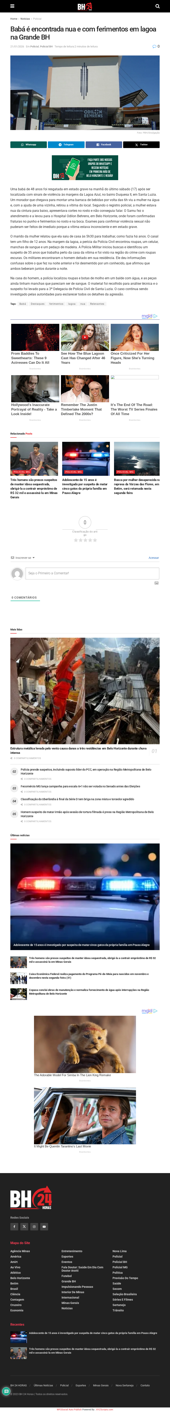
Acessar (153, 557)
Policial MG (22, 472)
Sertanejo (119, 1305)
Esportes (67, 1256)
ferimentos (56, 303)
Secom (117, 1288)
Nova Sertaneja (125, 1385)
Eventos (67, 1262)
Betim (14, 1283)
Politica (118, 1272)
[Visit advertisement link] (85, 167)
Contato (145, 1385)
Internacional (70, 1297)
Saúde (117, 1283)
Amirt (14, 1262)
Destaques (38, 303)
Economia (16, 1310)
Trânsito (118, 1310)
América (15, 1256)
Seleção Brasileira (125, 1294)
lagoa (72, 303)
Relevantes (97, 303)
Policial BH (46, 46)
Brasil (14, 1288)
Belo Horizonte (20, 1278)
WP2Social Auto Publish (69, 1409)
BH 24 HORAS (18, 1385)
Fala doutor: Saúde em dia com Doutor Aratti (82, 1269)
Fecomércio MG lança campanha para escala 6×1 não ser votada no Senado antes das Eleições (80, 786)
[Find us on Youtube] (44, 1226)
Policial (37, 18)
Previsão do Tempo (125, 1278)
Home (13, 18)
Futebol (67, 1276)
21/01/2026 (17, 46)
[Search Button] (157, 6)
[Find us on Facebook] (14, 1226)
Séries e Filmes (123, 1299)
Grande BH (69, 1281)
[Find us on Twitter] (24, 1226)
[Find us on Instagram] (34, 1226)
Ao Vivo (15, 1267)
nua (82, 303)
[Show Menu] (12, 6)
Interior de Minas (73, 1292)
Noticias (25, 18)
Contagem (17, 1299)
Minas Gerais (70, 1303)
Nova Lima (120, 1251)
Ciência (15, 1294)
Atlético (15, 1272)
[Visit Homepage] (85, 6)
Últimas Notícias (43, 1385)
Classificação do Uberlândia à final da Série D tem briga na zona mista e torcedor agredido (77, 799)
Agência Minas (20, 1251)
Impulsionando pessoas (77, 1286)
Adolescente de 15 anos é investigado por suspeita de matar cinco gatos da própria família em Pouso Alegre (81, 945)
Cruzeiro (16, 1305)
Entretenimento (72, 1251)
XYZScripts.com (104, 1409)
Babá (22, 303)
